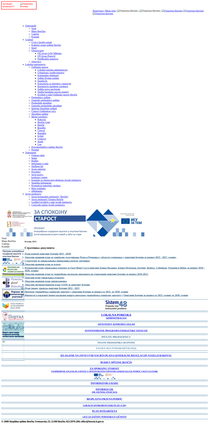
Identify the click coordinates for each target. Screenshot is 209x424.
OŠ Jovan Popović (46, 56)
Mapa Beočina (38, 31)
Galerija (35, 34)
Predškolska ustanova (47, 59)
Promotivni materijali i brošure (46, 185)
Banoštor (41, 133)
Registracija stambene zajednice (52, 86)
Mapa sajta (110, 10)
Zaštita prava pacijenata (48, 89)
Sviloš (40, 136)
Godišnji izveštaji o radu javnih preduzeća (51, 202)
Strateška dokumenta (41, 183)
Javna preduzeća (33, 194)
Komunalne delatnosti (48, 75)
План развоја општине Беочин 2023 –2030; (48, 254)
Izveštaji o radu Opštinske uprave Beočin (57, 94)
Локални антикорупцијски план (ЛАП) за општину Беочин (57, 284)
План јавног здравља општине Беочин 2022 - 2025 (52, 288)
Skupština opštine (39, 114)
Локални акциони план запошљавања (46, 281)
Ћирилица (98, 10)
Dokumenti (30, 152)
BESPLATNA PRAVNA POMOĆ (104, 399)
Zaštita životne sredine (48, 78)
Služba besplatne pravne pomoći (53, 92)
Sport (34, 48)
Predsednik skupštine (41, 103)
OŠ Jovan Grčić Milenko (49, 53)
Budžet (34, 161)
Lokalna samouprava (35, 64)
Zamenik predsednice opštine (45, 100)
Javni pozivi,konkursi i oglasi (39, 176)
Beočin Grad (43, 122)
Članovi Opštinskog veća (43, 111)
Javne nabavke (38, 169)
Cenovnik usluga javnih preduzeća (48, 205)
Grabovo (41, 139)
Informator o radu (39, 163)
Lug (39, 144)
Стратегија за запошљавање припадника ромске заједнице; (57, 261)
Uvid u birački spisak (41, 42)
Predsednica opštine (40, 97)
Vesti (33, 28)
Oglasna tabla (38, 155)
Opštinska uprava (39, 67)
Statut (34, 158)
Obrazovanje (37, 50)
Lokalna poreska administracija (52, 70)
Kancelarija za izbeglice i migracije (54, 83)
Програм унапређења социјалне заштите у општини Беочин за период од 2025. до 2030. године (76, 291)
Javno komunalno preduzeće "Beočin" (50, 196)
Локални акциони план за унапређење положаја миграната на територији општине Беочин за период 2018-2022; (86, 274)
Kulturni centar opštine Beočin (46, 45)
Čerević (41, 130)
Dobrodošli (30, 25)
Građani (29, 39)
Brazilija (41, 127)
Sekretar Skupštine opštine (44, 108)
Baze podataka (38, 188)
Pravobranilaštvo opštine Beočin (47, 147)
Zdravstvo (36, 61)
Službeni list (37, 166)
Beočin (40, 125)
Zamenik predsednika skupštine (46, 105)
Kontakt (35, 37)
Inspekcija (42, 81)
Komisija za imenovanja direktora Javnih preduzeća (56, 180)
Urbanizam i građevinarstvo (50, 72)
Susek (40, 141)
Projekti (35, 150)
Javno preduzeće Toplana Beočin (47, 199)
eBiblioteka (36, 191)
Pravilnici (36, 172)
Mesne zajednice (39, 116)
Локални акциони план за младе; (43, 264)
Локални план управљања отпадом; (44, 277)
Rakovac (41, 119)
